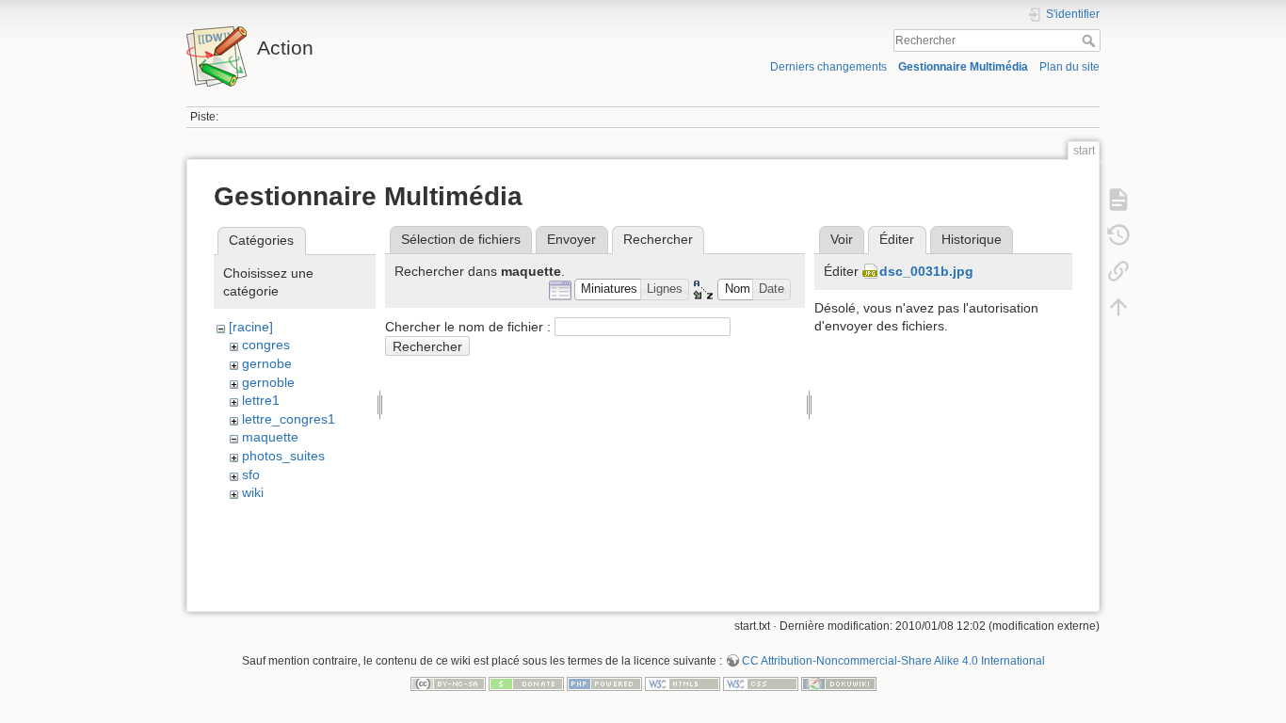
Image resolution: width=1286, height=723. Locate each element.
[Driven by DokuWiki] (838, 682)
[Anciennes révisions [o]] (1118, 235)
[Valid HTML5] (682, 682)
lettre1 (261, 400)
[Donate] (526, 682)
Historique (971, 239)
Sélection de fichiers (461, 239)
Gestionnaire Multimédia (963, 66)
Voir (841, 239)
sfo (251, 474)
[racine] (251, 326)
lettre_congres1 (288, 418)
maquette (270, 436)
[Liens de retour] (1118, 271)
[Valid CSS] (760, 682)
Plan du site (1069, 66)
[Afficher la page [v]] (1118, 199)
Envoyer (571, 239)
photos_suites (283, 455)
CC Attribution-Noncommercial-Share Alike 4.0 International (893, 660)
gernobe (267, 363)
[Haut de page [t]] (1118, 307)
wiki (253, 492)
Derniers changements (828, 66)
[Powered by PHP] (604, 682)
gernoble (268, 382)
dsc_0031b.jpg (926, 271)
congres (266, 344)
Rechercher (1091, 40)
